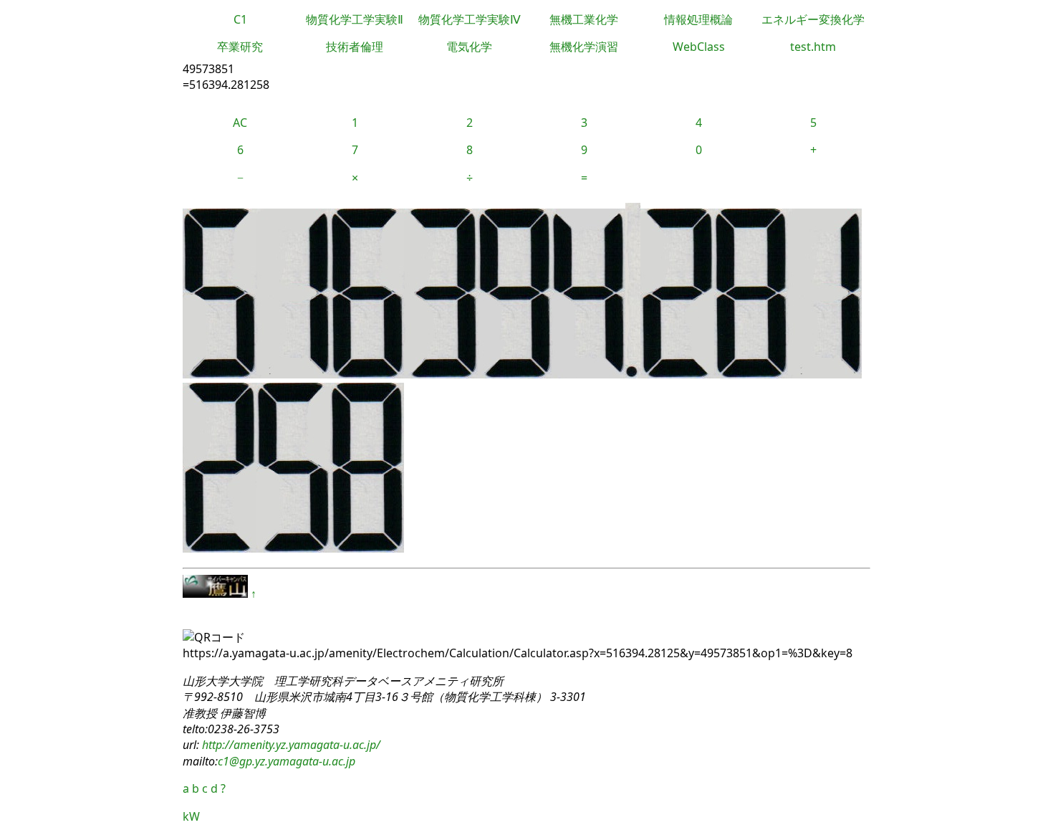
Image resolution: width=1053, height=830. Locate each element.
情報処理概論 (698, 19)
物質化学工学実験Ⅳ (469, 19)
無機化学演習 (583, 46)
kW (191, 816)
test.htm (813, 46)
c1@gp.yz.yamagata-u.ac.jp (286, 761)
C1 (240, 19)
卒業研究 (240, 46)
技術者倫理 (354, 46)
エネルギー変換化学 (813, 19)
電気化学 (469, 46)
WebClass (699, 46)
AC (240, 122)
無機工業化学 (583, 19)
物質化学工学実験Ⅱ (354, 19)
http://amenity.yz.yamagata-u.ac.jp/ (289, 745)
